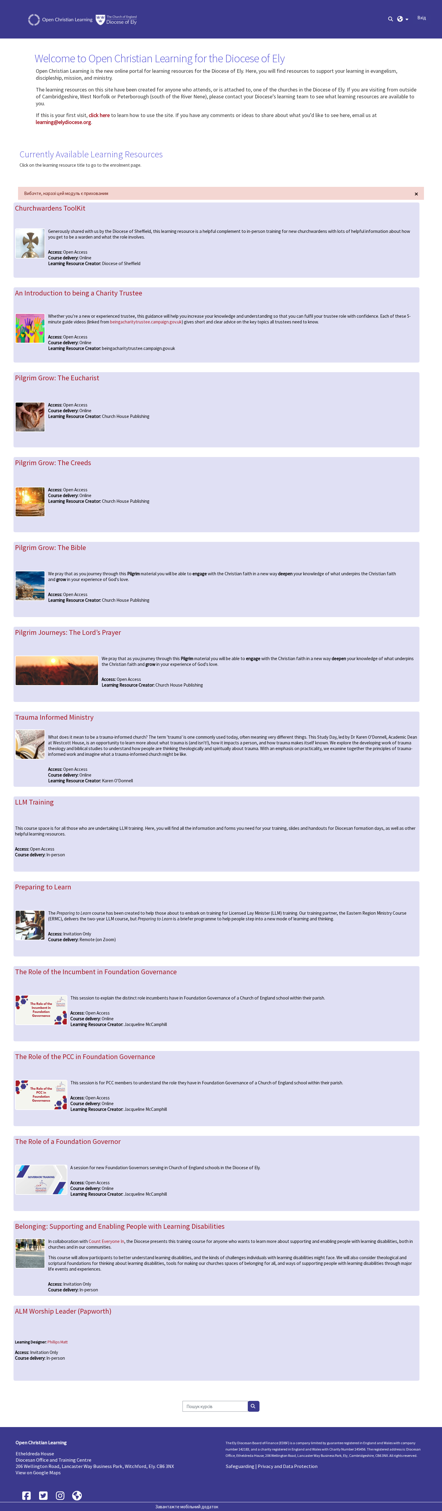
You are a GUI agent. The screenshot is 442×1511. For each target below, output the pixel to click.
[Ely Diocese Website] (77, 1496)
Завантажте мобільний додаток (186, 1506)
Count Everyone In (106, 1241)
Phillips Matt (58, 1342)
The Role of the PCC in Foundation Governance (85, 1056)
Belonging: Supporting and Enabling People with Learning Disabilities (120, 1226)
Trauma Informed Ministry (54, 717)
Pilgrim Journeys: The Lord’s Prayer (68, 632)
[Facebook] (26, 1496)
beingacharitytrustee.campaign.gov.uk (146, 322)
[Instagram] (60, 1496)
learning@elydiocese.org (63, 122)
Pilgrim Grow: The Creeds (53, 462)
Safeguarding (240, 1466)
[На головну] (83, 18)
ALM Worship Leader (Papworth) (63, 1311)
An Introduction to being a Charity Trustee (78, 293)
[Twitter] (43, 1496)
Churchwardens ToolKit (50, 208)
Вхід (421, 17)
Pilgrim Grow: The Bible (50, 547)
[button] (402, 19)
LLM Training (34, 802)
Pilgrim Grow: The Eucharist (57, 377)
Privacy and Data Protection (288, 1466)
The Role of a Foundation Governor (68, 1141)
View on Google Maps (38, 1472)
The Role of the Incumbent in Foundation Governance (96, 971)
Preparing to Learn (43, 886)
